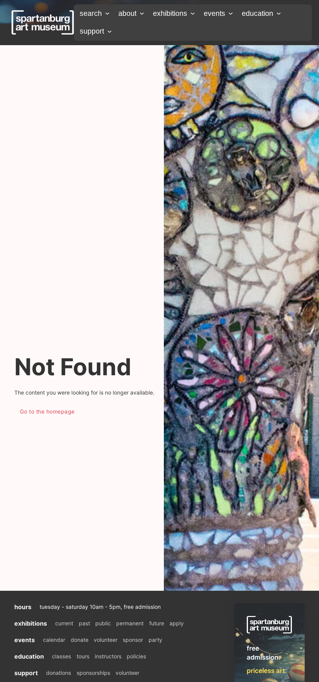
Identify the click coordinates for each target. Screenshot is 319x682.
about (127, 13)
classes (61, 656)
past (84, 623)
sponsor (133, 640)
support (92, 31)
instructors (108, 656)
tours (83, 656)
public (103, 623)
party (155, 640)
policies (136, 656)
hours (22, 607)
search (91, 13)
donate (79, 640)
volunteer (105, 640)
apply (176, 623)
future (156, 623)
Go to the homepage (47, 411)
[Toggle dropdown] (107, 13)
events (214, 13)
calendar (54, 640)
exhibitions (170, 13)
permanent (130, 623)
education (257, 13)
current (64, 623)
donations (58, 673)
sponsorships (93, 673)
